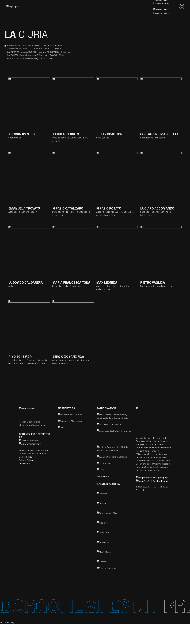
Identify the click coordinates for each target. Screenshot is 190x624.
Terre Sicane (103, 476)
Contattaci (24, 463)
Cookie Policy (25, 456)
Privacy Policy (26, 460)
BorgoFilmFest (153, 487)
